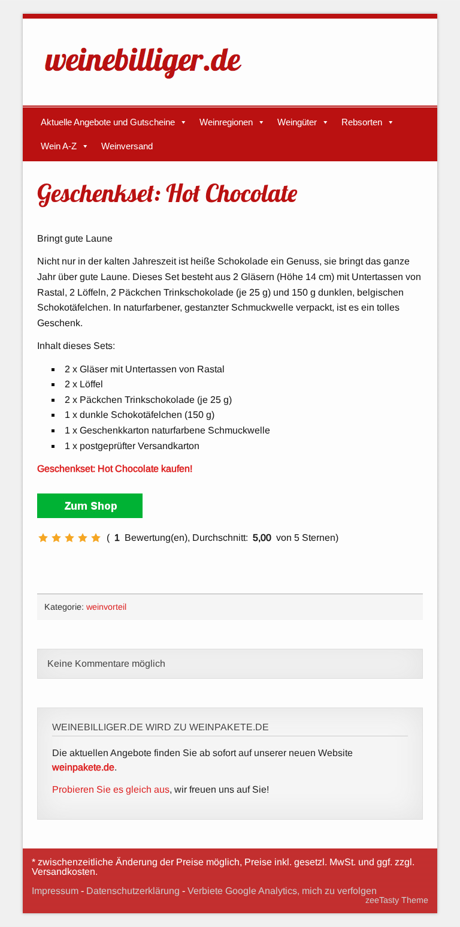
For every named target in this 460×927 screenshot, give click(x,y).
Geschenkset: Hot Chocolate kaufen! (114, 469)
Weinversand (127, 146)
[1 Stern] (43, 538)
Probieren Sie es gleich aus (111, 789)
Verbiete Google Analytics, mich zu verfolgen (282, 891)
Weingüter (297, 122)
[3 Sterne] (69, 538)
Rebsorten (361, 122)
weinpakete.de (83, 767)
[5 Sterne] (96, 538)
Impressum (55, 891)
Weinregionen (226, 122)
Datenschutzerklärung (133, 891)
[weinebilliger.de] (149, 81)
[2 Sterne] (56, 538)
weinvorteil (106, 607)
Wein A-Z (59, 146)
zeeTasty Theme (396, 900)
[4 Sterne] (83, 538)
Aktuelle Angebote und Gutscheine (108, 122)
